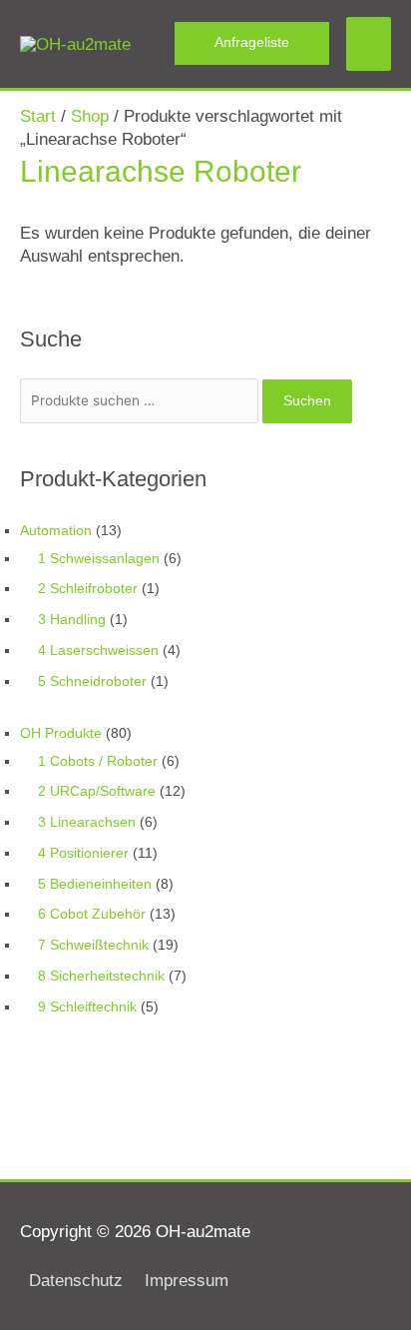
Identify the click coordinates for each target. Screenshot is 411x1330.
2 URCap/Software (97, 791)
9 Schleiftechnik (87, 1006)
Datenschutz (76, 1280)
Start (38, 116)
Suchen (307, 400)
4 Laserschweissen (98, 650)
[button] (252, 43)
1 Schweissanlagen (99, 558)
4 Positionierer (83, 853)
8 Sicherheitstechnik (101, 976)
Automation (56, 530)
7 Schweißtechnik (93, 945)
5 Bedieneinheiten (95, 884)
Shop (90, 116)
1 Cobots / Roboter (98, 761)
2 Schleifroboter (88, 588)
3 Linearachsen (87, 822)
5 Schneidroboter (92, 681)
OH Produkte (61, 733)
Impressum (186, 1280)
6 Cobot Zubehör (92, 914)
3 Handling (72, 619)
